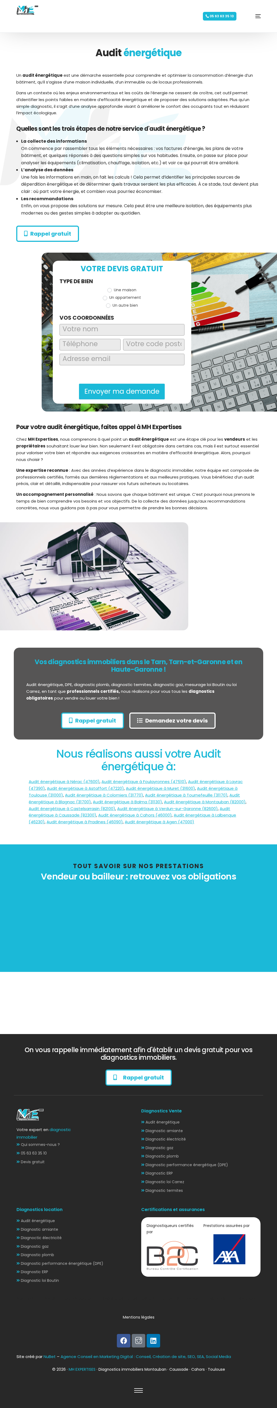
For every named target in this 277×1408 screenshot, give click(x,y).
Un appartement (124, 297)
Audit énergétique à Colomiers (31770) (104, 795)
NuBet (50, 1356)
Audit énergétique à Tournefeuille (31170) (186, 795)
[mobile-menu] (250, 16)
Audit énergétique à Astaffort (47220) (85, 788)
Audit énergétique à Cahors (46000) (135, 815)
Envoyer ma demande (121, 391)
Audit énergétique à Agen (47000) (159, 822)
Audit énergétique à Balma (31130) (127, 802)
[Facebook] (123, 1340)
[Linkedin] (153, 1340)
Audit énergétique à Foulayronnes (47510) (143, 781)
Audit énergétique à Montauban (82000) (205, 802)
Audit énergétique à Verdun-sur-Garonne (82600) (167, 808)
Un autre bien (124, 305)
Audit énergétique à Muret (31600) (160, 788)
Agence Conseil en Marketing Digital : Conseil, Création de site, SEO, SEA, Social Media (146, 1356)
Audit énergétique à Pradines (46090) (85, 822)
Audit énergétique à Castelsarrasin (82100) (72, 808)
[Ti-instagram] (138, 1340)
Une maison (124, 289)
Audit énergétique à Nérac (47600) (64, 781)
